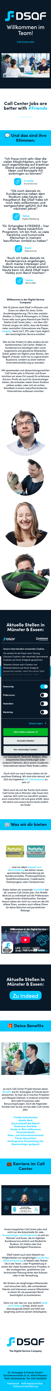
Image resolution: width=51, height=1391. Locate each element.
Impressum (13, 1383)
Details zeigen (36, 723)
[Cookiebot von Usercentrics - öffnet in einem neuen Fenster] (36, 639)
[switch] (44, 695)
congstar (6, 331)
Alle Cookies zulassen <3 (25, 732)
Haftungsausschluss (32, 1383)
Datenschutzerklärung (25, 1386)
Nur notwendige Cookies (25, 749)
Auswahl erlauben (25, 741)
